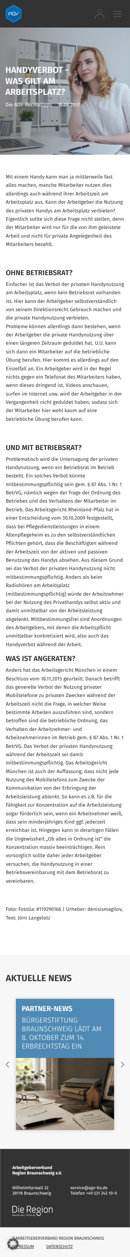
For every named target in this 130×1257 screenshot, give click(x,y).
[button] (117, 13)
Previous (7, 1064)
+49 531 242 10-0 (101, 1193)
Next (122, 1064)
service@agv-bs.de (89, 1188)
